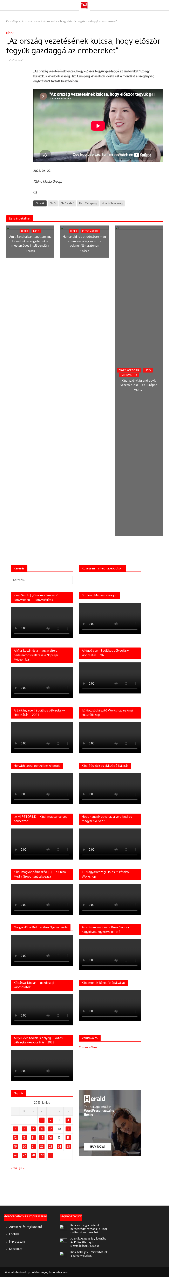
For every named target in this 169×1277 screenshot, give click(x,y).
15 (42, 1137)
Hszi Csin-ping (88, 203)
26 (15, 1155)
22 (41, 1146)
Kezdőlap (12, 21)
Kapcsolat (15, 1248)
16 (50, 1137)
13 (24, 1137)
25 (68, 1146)
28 (33, 1155)
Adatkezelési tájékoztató (25, 1227)
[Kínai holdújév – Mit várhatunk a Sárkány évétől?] (63, 1254)
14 (33, 1137)
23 (50, 1146)
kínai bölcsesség (112, 203)
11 (68, 1129)
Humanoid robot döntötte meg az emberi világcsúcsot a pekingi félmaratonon (84, 241)
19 (15, 1146)
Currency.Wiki (88, 1047)
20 (24, 1146)
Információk (90, 231)
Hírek (10, 33)
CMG (53, 203)
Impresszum (17, 1241)
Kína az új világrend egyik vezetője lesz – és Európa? (139, 383)
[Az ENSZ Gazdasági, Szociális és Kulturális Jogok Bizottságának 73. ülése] (63, 1241)
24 (59, 1146)
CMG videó (67, 203)
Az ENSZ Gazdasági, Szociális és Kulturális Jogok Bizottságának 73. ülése (88, 1242)
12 (15, 1137)
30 (50, 1155)
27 (24, 1155)
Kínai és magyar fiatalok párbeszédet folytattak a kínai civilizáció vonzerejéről (88, 1228)
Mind (36, 231)
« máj (14, 1168)
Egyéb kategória (129, 370)
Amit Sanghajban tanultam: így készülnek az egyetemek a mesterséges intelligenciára (30, 241)
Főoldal (14, 1234)
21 (33, 1146)
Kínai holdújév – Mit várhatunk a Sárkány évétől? (89, 1253)
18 (68, 1137)
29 (41, 1155)
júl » (22, 1168)
